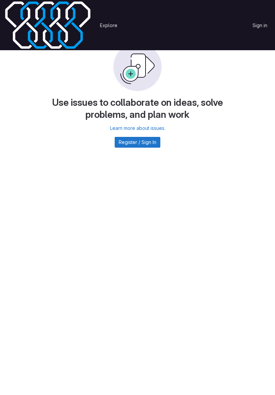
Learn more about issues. (137, 128)
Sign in (260, 25)
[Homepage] (48, 25)
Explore (108, 25)
